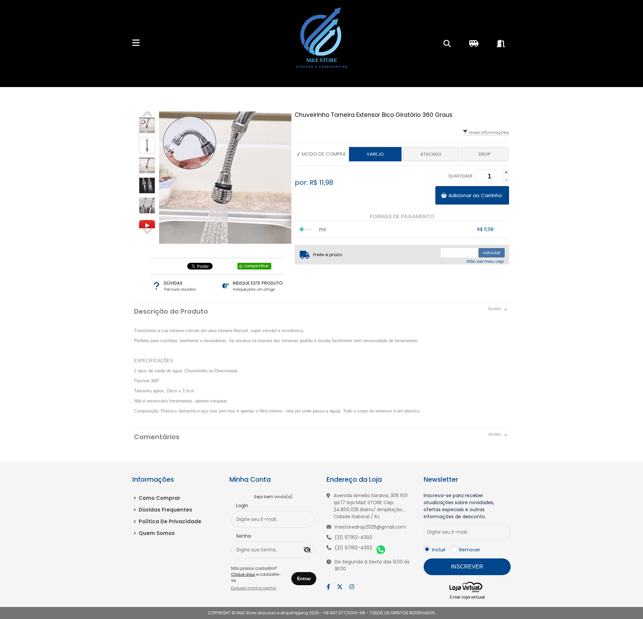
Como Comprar (156, 497)
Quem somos (154, 533)
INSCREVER (467, 566)
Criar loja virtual (467, 597)
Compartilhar (256, 265)
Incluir (439, 549)
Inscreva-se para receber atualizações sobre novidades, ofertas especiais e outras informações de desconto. (459, 506)
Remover (469, 549)
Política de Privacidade (167, 521)
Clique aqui (243, 574)
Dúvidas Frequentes (162, 509)
